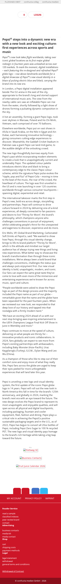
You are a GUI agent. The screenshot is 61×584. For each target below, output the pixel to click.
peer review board (10, 519)
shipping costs (9, 547)
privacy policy (33, 498)
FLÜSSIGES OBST (12, 2)
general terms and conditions (16, 564)
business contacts (10, 530)
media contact (9, 536)
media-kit (6, 533)
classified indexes (10, 516)
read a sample (8, 513)
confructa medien (50, 2)
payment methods (11, 550)
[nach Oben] (17, 491)
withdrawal (7, 561)
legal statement (9, 558)
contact (5, 523)
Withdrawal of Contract (13, 571)
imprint (49, 498)
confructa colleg (31, 2)
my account (14, 498)
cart (4, 544)
